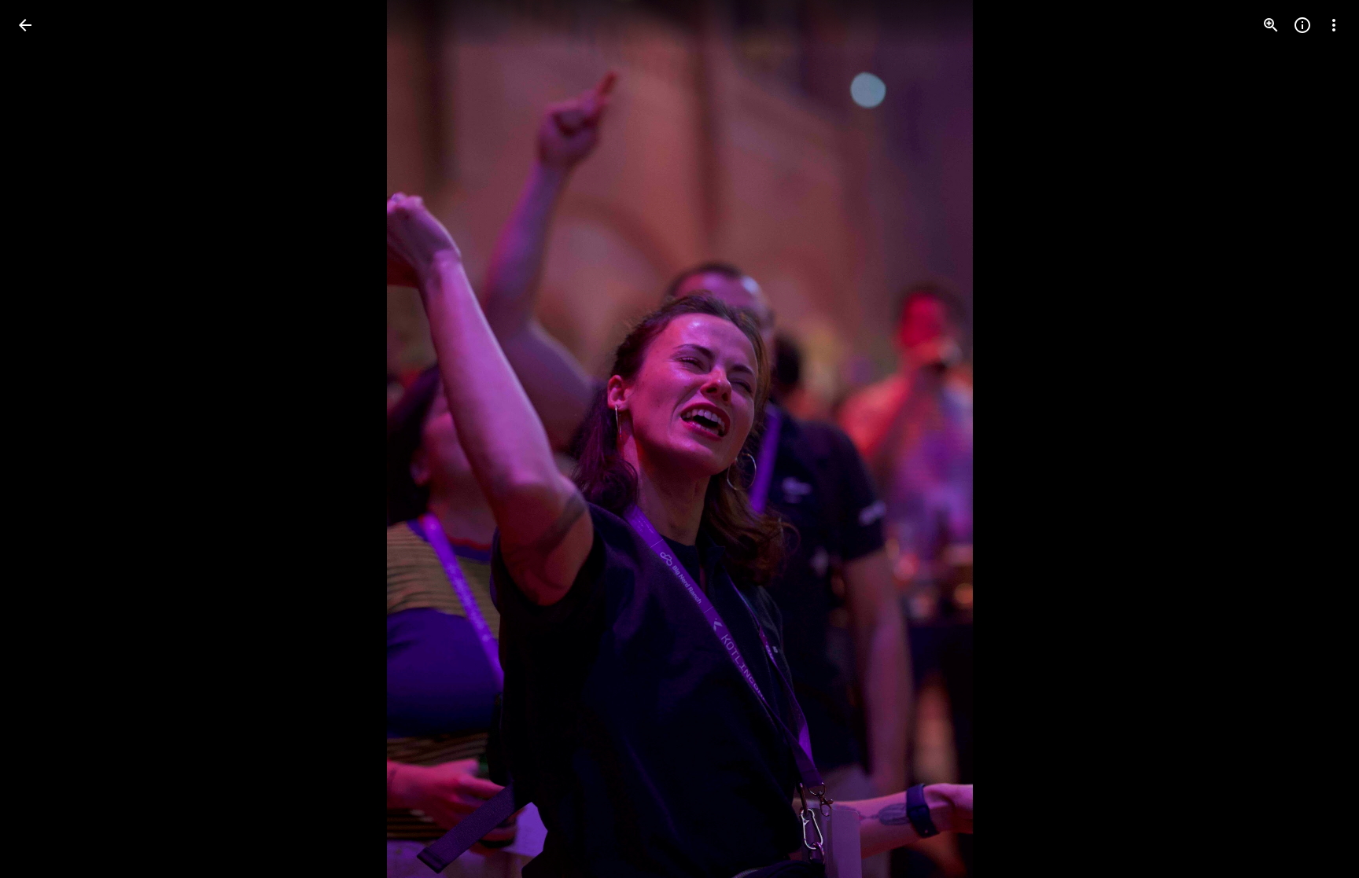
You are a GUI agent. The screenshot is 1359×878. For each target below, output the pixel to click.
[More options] (1334, 25)
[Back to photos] (25, 25)
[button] (44, 439)
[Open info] (1302, 25)
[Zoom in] (1271, 25)
